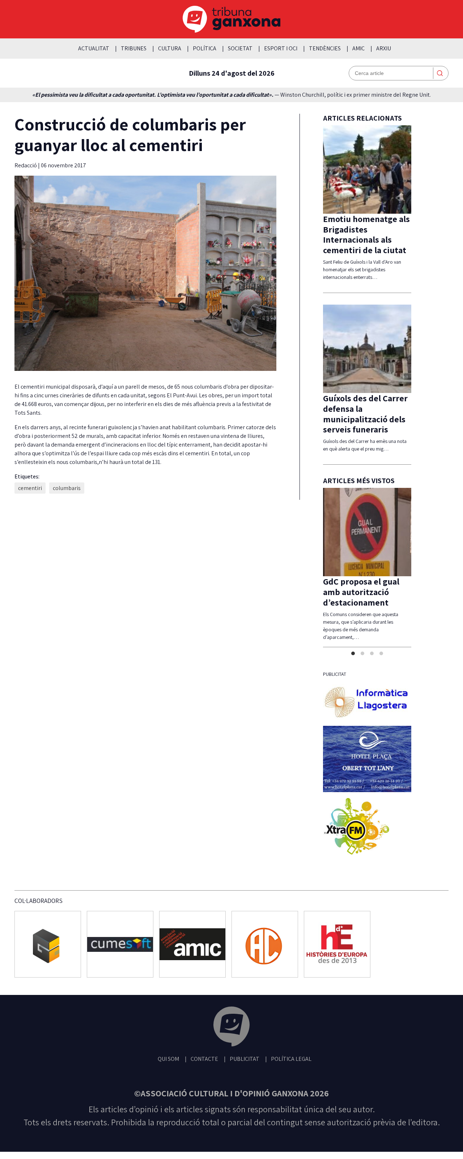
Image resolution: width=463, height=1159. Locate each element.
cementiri (30, 488)
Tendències (325, 48)
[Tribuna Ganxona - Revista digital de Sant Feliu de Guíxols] (231, 1053)
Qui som (168, 1084)
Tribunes (133, 48)
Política (204, 48)
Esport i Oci (280, 48)
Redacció (26, 165)
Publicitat (244, 1084)
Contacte (204, 1084)
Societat (240, 48)
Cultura (169, 48)
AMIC (358, 48)
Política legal (291, 1084)
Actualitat (93, 48)
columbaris (67, 488)
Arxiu (383, 48)
